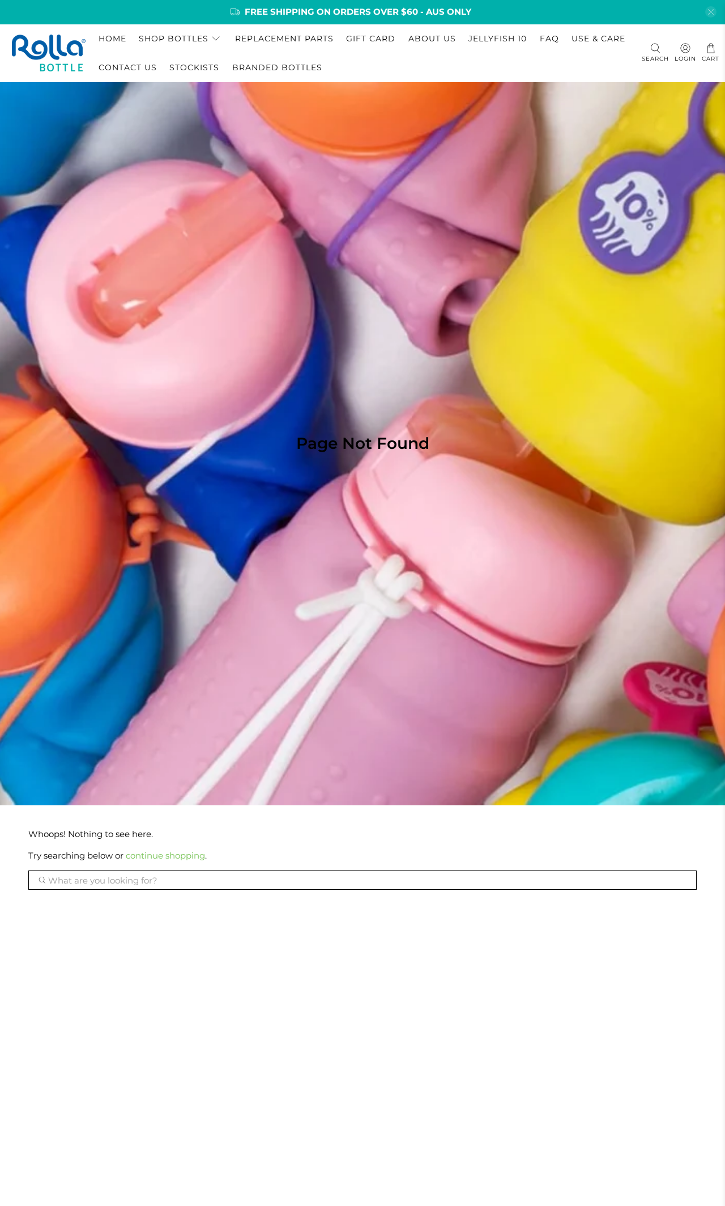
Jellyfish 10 (497, 38)
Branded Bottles (277, 67)
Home (112, 38)
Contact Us (128, 67)
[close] (711, 12)
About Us (432, 38)
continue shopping (165, 855)
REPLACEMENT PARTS (284, 38)
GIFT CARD (370, 38)
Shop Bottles (173, 38)
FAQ (549, 38)
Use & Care (598, 38)
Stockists (194, 67)
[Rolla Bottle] (49, 53)
